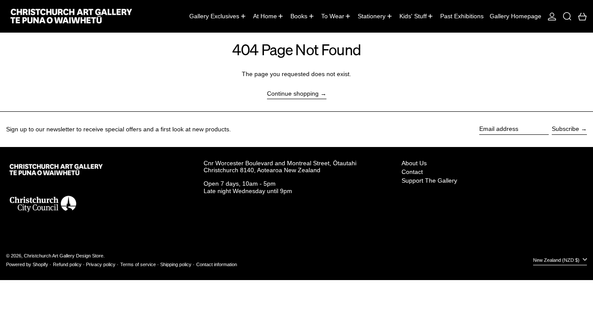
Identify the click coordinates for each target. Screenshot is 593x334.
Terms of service (138, 264)
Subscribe (565, 128)
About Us (414, 163)
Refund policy (67, 264)
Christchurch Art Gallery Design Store (63, 255)
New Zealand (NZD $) (557, 260)
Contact (412, 171)
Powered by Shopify (27, 264)
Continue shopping (293, 93)
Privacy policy (100, 264)
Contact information (216, 264)
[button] (567, 16)
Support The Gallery (429, 180)
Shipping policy (175, 264)
